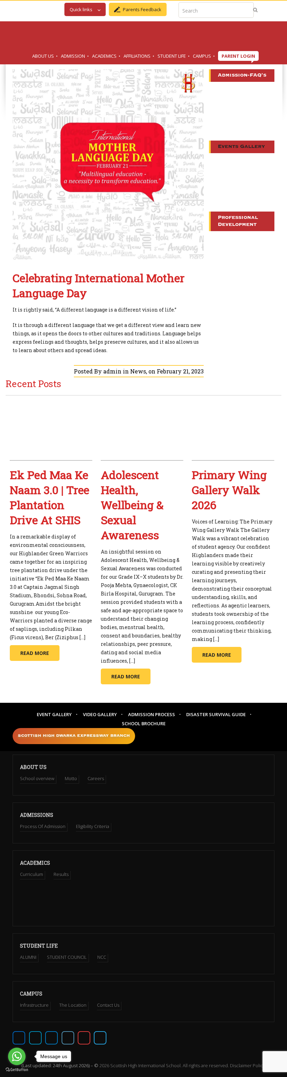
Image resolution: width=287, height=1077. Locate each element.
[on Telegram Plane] (100, 1037)
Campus (202, 56)
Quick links (81, 9)
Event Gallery (54, 714)
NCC (101, 957)
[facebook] (19, 1037)
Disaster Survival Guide (216, 714)
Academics (104, 56)
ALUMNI (28, 957)
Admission (73, 56)
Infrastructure (34, 1005)
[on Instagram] (51, 1037)
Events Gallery (241, 147)
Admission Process (151, 714)
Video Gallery (100, 714)
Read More (34, 653)
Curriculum (31, 874)
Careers (96, 778)
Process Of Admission (42, 826)
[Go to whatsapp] (17, 1056)
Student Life (172, 56)
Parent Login (238, 56)
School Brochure (144, 723)
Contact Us (108, 1005)
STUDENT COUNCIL (67, 957)
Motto (71, 778)
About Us (43, 56)
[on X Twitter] (35, 1037)
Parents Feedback (142, 9)
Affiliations (137, 56)
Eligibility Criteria (92, 826)
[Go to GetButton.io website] (17, 1070)
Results (61, 874)
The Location (72, 1005)
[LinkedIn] (68, 1037)
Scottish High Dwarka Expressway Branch (74, 736)
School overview (37, 778)
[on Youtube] (84, 1037)
